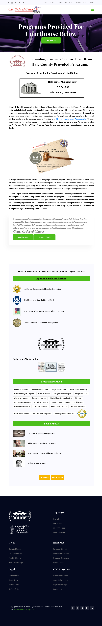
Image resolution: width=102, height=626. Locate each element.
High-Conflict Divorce (22, 406)
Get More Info (23, 237)
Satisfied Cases (15, 549)
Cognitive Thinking (41, 402)
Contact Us (57, 589)
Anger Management (59, 389)
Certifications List (15, 554)
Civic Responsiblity (40, 406)
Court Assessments (21, 414)
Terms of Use (14, 576)
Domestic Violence (21, 389)
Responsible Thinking (59, 406)
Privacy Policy (14, 585)
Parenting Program (39, 398)
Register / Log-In (44, 237)
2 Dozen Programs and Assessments (71, 119)
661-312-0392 (49, 2)
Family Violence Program (62, 394)
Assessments (58, 563)
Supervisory (13, 580)
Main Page (57, 523)
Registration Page (60, 585)
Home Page (57, 519)
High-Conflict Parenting (78, 389)
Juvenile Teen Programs (42, 414)
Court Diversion (44, 394)
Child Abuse (78, 402)
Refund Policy (14, 589)
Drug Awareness (81, 394)
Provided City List (60, 549)
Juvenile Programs (60, 580)
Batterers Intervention (40, 389)
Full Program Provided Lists (64, 414)
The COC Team (15, 558)
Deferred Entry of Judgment (24, 394)
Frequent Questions (61, 558)
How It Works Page (16, 563)
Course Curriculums (61, 554)
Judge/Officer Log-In (65, 2)
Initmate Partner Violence (61, 402)
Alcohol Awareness (21, 398)
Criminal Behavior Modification (61, 398)
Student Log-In (81, 2)
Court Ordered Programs (23, 610)
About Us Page (59, 528)
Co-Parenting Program (22, 402)
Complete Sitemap (60, 576)
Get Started (51, 40)
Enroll (92, 2)
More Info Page (59, 532)
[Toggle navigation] (92, 10)
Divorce (78, 398)
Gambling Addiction (77, 406)
